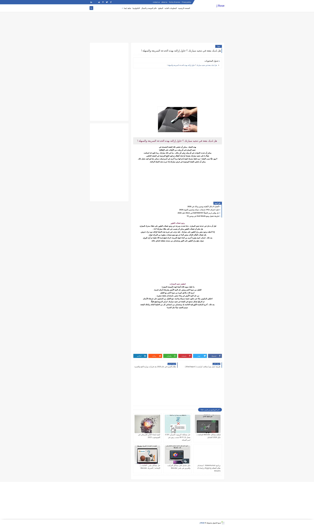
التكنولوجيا (136, 8)
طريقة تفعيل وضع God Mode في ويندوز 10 (203, 216)
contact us (156, 2)
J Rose (220, 5)
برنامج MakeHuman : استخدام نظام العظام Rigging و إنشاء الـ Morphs (209, 468)
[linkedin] (91, 2)
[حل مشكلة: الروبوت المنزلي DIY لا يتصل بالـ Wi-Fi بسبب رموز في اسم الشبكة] (177, 424)
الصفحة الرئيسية (184, 8)
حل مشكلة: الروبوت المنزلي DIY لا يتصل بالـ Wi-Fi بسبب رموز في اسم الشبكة (177, 437)
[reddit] (99, 2)
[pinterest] (103, 2)
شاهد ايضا (127, 8)
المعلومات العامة (171, 8)
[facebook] (110, 2)
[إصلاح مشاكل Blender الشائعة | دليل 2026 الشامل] (208, 424)
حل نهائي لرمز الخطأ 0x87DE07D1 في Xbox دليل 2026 (198, 213)
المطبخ (160, 8)
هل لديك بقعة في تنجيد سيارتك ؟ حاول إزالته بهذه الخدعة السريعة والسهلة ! (192, 65)
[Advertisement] (157, 23)
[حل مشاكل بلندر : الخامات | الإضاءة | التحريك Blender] (147, 455)
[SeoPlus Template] (222, 522)
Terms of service (174, 2)
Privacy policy (186, 2)
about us (164, 2)
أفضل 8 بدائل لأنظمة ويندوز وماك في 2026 (203, 206)
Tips (218, 46)
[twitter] (107, 2)
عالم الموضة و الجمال (149, 8)
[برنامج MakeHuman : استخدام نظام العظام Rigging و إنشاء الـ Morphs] (208, 455)
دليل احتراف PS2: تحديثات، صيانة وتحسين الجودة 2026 (199, 209)
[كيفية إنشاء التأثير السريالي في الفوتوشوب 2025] (147, 424)
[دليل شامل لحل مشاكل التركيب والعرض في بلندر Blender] (177, 455)
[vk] (95, 2)
